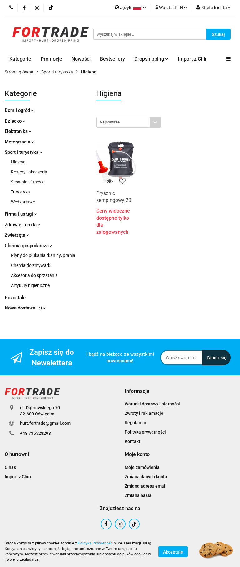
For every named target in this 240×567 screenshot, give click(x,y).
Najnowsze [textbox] (110, 122)
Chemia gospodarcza (27, 245)
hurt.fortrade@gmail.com (45, 423)
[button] (137, 391)
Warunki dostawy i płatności (152, 403)
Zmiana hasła (138, 495)
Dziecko (14, 121)
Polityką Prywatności (95, 543)
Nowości (81, 59)
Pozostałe (15, 297)
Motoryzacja (18, 142)
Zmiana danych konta (146, 476)
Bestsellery (112, 59)
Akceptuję (173, 551)
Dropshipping (149, 59)
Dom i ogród (18, 110)
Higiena (18, 161)
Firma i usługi (19, 214)
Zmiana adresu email (146, 486)
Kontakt (132, 441)
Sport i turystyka (22, 152)
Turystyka (20, 191)
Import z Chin (193, 59)
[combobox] (128, 122)
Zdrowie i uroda (21, 225)
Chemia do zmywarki (31, 265)
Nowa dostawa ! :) (24, 308)
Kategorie (20, 59)
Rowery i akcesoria (29, 171)
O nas (10, 467)
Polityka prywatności (145, 431)
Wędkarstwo (23, 201)
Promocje (51, 59)
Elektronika (17, 131)
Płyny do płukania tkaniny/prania (43, 255)
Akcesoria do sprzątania (34, 275)
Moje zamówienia (142, 467)
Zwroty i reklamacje (144, 413)
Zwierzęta (16, 235)
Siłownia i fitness (27, 181)
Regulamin (135, 422)
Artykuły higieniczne (30, 285)
